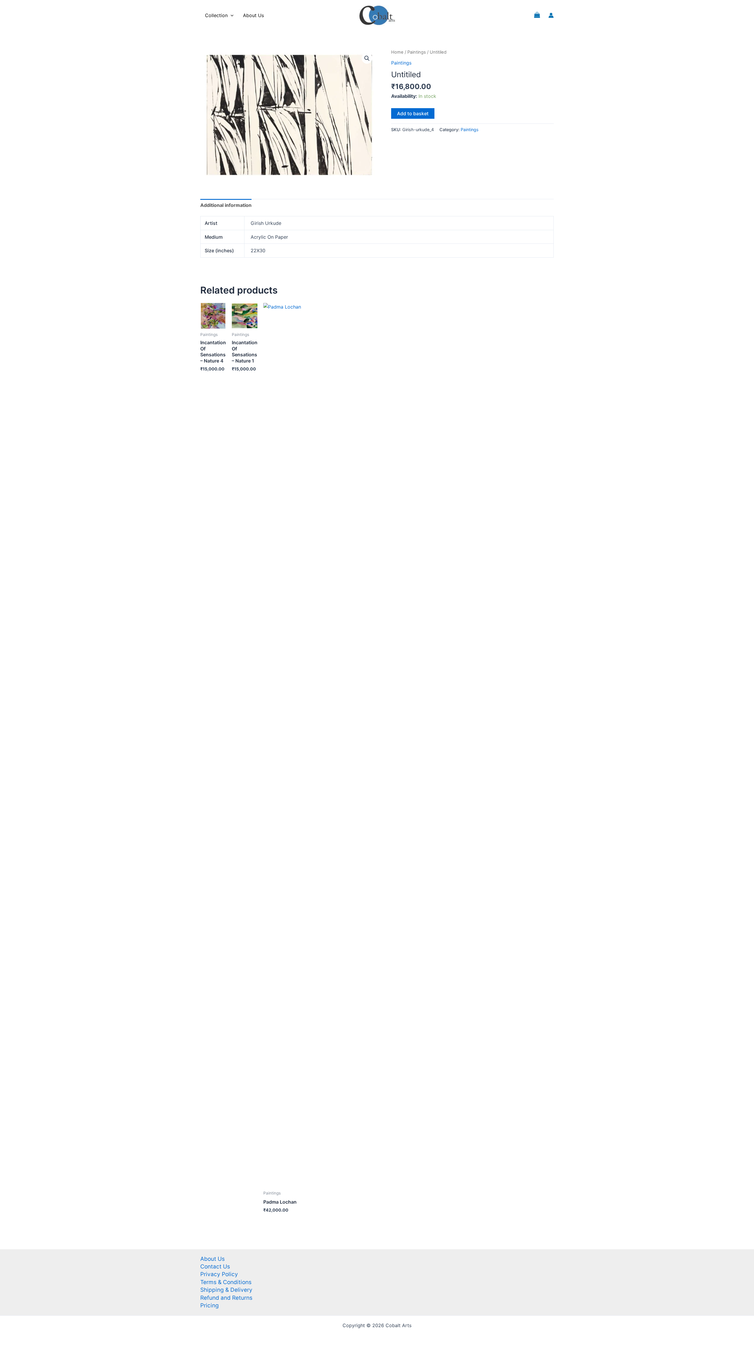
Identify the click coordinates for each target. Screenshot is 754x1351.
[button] (367, 58)
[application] (231, 15)
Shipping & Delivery (226, 1289)
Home (397, 52)
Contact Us (215, 1266)
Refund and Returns (226, 1297)
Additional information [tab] (226, 205)
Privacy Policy (219, 1274)
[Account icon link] (551, 15)
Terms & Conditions (226, 1282)
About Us (253, 15)
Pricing (209, 1305)
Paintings (416, 52)
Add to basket (413, 113)
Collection (216, 15)
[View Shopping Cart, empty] (537, 15)
